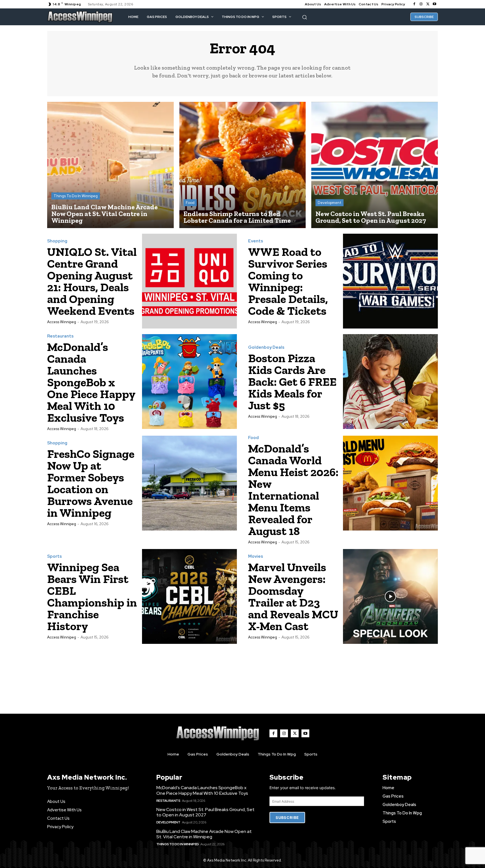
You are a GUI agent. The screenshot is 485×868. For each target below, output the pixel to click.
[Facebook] (414, 4)
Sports (54, 556)
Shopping (57, 241)
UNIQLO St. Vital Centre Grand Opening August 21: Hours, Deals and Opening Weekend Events (92, 281)
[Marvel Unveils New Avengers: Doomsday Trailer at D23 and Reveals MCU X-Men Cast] (390, 596)
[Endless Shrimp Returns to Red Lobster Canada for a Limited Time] (242, 165)
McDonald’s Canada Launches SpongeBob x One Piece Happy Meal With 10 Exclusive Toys (91, 382)
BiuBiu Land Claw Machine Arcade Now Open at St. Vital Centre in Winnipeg (204, 834)
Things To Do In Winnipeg (76, 196)
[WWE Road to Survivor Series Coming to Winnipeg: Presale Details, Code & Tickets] (390, 281)
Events (255, 241)
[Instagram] (421, 4)
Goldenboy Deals (266, 347)
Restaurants (60, 336)
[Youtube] (434, 4)
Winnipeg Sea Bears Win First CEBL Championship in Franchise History (92, 596)
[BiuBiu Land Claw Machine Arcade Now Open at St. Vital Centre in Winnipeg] (110, 165)
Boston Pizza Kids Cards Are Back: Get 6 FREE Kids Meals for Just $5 (292, 381)
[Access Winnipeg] (80, 16)
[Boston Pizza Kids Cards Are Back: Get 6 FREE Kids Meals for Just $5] (390, 381)
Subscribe (287, 817)
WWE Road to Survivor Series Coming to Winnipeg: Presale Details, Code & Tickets (288, 281)
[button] (304, 17)
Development (329, 202)
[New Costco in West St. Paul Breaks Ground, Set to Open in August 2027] (374, 165)
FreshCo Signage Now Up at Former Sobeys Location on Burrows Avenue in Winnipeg (90, 483)
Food (190, 202)
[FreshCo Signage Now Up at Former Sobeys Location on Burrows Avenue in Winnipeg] (189, 483)
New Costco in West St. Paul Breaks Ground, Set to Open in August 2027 (205, 812)
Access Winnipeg (61, 322)
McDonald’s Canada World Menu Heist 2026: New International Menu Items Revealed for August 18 (293, 489)
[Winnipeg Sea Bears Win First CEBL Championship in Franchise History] (189, 596)
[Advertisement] (242, 673)
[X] (427, 4)
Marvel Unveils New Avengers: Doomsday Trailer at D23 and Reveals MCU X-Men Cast (293, 596)
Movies (255, 556)
